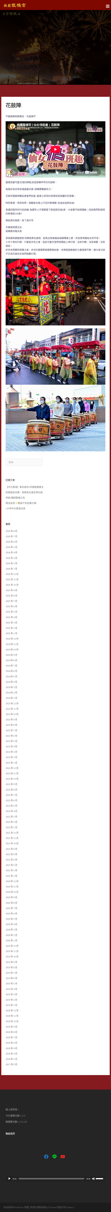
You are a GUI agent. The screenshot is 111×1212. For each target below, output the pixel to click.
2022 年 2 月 (11, 822)
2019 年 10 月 (12, 956)
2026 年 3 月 (11, 558)
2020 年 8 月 (11, 902)
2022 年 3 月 (11, 816)
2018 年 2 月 (11, 1059)
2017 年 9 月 (11, 1064)
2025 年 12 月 (12, 574)
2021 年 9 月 (11, 848)
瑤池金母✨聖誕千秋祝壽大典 (21, 503)
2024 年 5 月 (11, 676)
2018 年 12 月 (12, 1010)
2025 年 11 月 (12, 579)
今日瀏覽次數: (13, 1115)
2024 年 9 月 (11, 654)
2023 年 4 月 (11, 746)
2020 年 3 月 (11, 929)
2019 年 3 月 (11, 994)
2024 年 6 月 (11, 671)
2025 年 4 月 (11, 617)
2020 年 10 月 (12, 891)
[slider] (100, 1178)
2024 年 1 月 (11, 697)
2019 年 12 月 (12, 945)
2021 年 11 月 (12, 838)
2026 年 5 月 (11, 547)
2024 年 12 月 (12, 638)
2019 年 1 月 (11, 1005)
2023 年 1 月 (11, 762)
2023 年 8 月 (11, 724)
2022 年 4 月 (11, 811)
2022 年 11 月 (12, 773)
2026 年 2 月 (11, 563)
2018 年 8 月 (11, 1032)
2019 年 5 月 (11, 983)
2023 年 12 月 (12, 703)
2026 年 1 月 (11, 568)
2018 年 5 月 (11, 1042)
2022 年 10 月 (12, 778)
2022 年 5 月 (11, 805)
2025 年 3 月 (11, 622)
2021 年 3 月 (11, 870)
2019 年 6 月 (11, 978)
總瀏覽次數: (12, 1121)
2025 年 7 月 (11, 601)
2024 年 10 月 (12, 649)
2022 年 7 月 (11, 795)
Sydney (69, 1207)
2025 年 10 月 (12, 584)
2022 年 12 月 (12, 768)
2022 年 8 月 (11, 789)
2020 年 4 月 (11, 924)
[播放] (9, 1178)
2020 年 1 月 (11, 940)
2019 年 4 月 (11, 989)
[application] (55, 1179)
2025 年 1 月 (11, 633)
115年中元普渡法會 (15, 508)
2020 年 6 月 (11, 913)
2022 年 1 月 (11, 827)
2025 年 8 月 (11, 595)
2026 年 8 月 (11, 531)
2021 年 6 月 (11, 859)
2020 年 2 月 (11, 935)
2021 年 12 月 (12, 832)
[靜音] (93, 1178)
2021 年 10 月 (12, 843)
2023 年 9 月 (11, 719)
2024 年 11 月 (12, 644)
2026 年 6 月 (11, 541)
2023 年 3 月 (11, 751)
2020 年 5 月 (11, 918)
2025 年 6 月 (11, 606)
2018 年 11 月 (12, 1015)
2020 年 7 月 (11, 908)
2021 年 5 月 (11, 865)
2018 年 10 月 (12, 1021)
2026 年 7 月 (11, 536)
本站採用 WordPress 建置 (16, 1207)
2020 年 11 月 (12, 886)
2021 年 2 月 (11, 875)
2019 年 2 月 (11, 999)
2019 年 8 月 (11, 967)
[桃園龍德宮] (14, 4)
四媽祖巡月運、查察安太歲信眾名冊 (24, 492)
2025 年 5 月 (11, 611)
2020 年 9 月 (11, 897)
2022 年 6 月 (11, 800)
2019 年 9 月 (11, 962)
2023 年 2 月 (11, 757)
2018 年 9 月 (11, 1026)
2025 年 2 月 (11, 628)
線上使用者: (12, 1109)
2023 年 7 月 (11, 730)
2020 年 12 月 (12, 881)
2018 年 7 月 (11, 1037)
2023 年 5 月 (11, 741)
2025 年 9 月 (11, 590)
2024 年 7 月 (11, 665)
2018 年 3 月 (11, 1053)
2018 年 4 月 (11, 1048)
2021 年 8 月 (11, 854)
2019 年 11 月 (12, 951)
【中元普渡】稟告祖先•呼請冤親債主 (25, 487)
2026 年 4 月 (11, 552)
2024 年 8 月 (11, 660)
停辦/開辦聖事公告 (15, 497)
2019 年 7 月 (11, 972)
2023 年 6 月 (11, 735)
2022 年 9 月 (11, 784)
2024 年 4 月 (11, 681)
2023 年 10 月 (12, 714)
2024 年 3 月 (11, 687)
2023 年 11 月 (12, 708)
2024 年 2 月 (11, 692)
